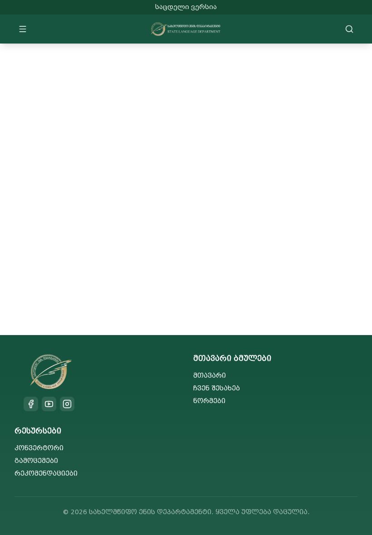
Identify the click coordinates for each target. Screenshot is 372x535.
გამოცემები (36, 461)
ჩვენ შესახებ (216, 388)
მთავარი (209, 375)
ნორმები (209, 401)
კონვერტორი (39, 448)
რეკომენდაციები (46, 473)
